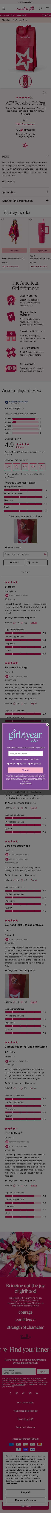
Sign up (25, 770)
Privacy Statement (25, 783)
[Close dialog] (47, 724)
